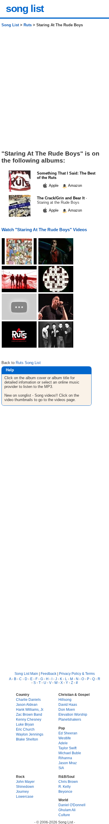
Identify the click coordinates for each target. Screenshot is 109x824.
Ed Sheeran (67, 733)
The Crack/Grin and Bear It (61, 198)
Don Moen (66, 709)
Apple (54, 185)
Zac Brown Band (29, 714)
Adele (63, 743)
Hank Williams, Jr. (30, 709)
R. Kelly (64, 786)
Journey (22, 791)
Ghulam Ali (67, 810)
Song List (10, 25)
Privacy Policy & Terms (77, 673)
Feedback (48, 673)
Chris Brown (68, 781)
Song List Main (26, 673)
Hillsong (65, 699)
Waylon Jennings (29, 734)
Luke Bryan (25, 724)
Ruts (28, 25)
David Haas (67, 704)
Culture (64, 815)
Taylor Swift (67, 748)
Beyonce (65, 791)
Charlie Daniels (28, 699)
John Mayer (25, 781)
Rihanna (65, 758)
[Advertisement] (54, 91)
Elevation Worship (72, 714)
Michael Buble (69, 753)
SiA (61, 768)
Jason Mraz (67, 763)
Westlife (64, 738)
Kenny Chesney (28, 719)
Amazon (74, 185)
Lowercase (24, 796)
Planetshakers (69, 719)
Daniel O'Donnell (71, 805)
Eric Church (25, 729)
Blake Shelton (27, 739)
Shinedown (25, 786)
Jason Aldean (26, 704)
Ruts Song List (28, 362)
